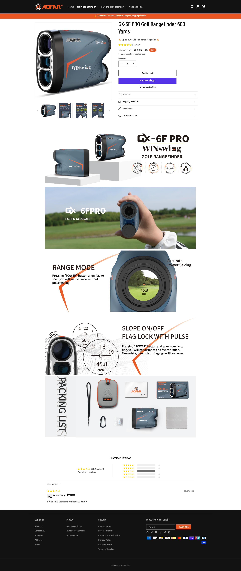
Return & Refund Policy (109, 535)
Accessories (72, 535)
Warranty (39, 535)
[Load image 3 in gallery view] (81, 110)
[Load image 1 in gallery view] (48, 110)
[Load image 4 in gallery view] (98, 110)
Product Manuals (105, 531)
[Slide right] (109, 110)
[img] (53, 491)
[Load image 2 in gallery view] (65, 110)
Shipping (121, 54)
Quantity (122, 59)
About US (39, 526)
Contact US (40, 531)
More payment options (148, 87)
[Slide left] (37, 110)
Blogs (37, 544)
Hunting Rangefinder (112, 6)
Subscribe (184, 527)
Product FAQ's (104, 526)
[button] (87, 7)
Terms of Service (106, 549)
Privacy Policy (104, 540)
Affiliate (39, 540)
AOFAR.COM (126, 565)
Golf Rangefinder (86, 6)
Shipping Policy (105, 544)
